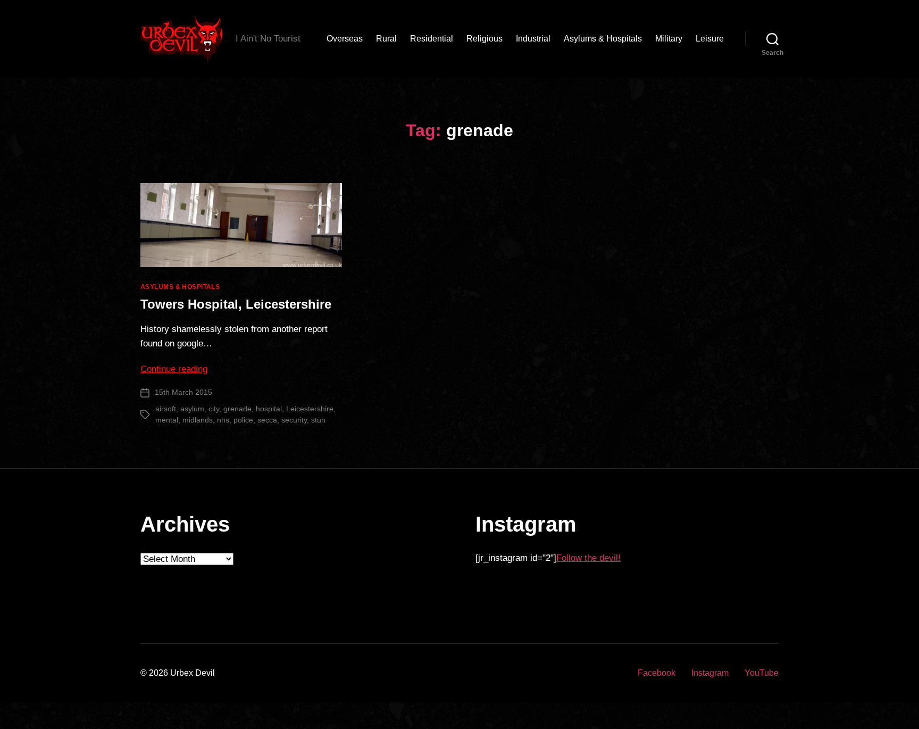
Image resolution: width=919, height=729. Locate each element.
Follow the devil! (588, 558)
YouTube (762, 672)
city (213, 408)
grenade (237, 408)
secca (267, 420)
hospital (269, 408)
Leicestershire (309, 408)
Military (668, 38)
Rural (386, 38)
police (243, 420)
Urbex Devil (192, 672)
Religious (484, 38)
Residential (431, 38)
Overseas (345, 38)
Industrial (533, 38)
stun (318, 420)
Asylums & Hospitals (603, 38)
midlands (197, 420)
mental (166, 420)
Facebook (656, 672)
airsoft (165, 408)
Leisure (710, 38)
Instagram (710, 672)
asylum (192, 408)
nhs (223, 420)
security (294, 420)
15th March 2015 (183, 392)
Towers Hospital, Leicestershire (235, 304)
